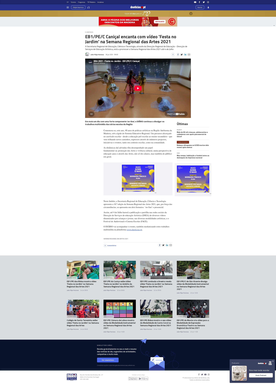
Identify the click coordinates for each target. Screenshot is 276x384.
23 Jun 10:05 (194, 293)
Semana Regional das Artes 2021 (116, 239)
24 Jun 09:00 (84, 329)
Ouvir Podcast (261, 375)
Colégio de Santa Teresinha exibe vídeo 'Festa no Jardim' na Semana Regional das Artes (83, 323)
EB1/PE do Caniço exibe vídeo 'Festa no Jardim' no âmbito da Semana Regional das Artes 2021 (119, 284)
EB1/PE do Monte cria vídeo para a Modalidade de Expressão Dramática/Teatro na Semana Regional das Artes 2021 (193, 324)
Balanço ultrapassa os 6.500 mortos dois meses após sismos (193, 146)
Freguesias (81, 2)
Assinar (200, 7)
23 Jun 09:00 (120, 290)
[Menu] (68, 7)
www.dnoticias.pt (134, 229)
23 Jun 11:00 (194, 332)
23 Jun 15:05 (157, 329)
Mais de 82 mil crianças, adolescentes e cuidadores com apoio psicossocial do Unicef (192, 134)
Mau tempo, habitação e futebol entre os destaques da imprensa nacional (193, 156)
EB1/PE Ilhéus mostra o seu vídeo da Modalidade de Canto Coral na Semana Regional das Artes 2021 (155, 323)
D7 (68, 2)
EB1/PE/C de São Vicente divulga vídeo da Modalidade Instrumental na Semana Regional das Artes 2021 (193, 285)
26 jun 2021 (112, 54)
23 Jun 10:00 (120, 332)
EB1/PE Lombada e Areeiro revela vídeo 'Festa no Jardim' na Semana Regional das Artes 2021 (156, 284)
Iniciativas (100, 2)
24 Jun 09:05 (84, 290)
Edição (78, 7)
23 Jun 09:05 (157, 290)
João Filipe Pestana (73, 290)
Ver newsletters (108, 360)
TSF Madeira (91, 2)
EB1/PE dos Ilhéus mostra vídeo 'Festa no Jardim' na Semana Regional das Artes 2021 (81, 284)
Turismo (73, 2)
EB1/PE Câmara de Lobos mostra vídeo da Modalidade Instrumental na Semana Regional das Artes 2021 (120, 324)
